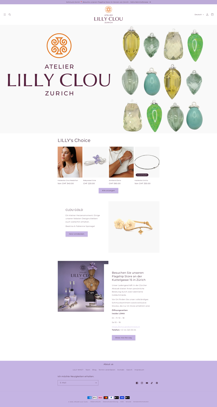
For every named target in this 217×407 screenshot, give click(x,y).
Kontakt (120, 370)
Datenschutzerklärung (110, 401)
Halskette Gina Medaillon (68, 180)
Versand (128, 401)
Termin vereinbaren (107, 370)
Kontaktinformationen (141, 401)
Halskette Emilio (141, 180)
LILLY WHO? (78, 370)
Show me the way (123, 338)
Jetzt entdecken (76, 234)
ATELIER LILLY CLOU (81, 402)
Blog (94, 370)
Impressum (139, 370)
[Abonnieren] (95, 382)
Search (129, 370)
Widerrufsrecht (95, 401)
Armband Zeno (115, 180)
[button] (4, 14)
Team (88, 370)
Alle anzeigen (108, 190)
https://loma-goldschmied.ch (126, 327)
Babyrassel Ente (89, 180)
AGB (121, 401)
